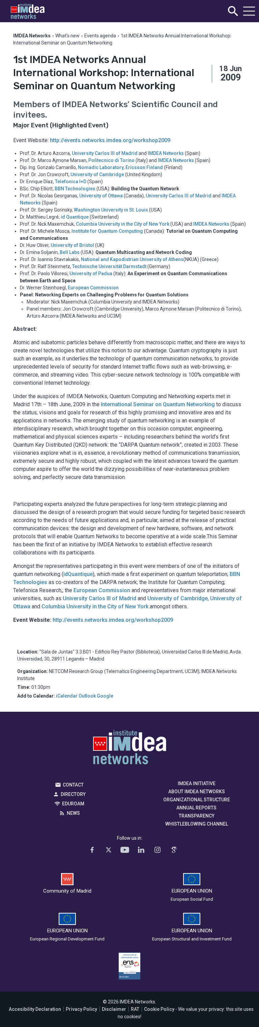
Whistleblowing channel (196, 824)
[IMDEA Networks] (28, 11)
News (73, 813)
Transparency (196, 816)
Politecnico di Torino (111, 160)
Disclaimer (114, 1009)
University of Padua (90, 273)
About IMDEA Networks (196, 791)
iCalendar (67, 696)
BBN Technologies (75, 188)
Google (105, 696)
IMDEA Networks (166, 153)
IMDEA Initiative (196, 783)
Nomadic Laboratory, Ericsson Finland (120, 167)
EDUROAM (73, 803)
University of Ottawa (101, 195)
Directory (73, 794)
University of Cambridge (97, 174)
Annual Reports (196, 807)
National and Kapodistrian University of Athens (132, 259)
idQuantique (78, 574)
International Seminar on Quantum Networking (158, 404)
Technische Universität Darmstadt (109, 266)
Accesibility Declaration (35, 1009)
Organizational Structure (196, 799)
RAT (135, 1009)
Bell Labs (70, 252)
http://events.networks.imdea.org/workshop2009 (110, 140)
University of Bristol (72, 245)
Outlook (87, 696)
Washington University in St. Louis (111, 210)
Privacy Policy (81, 1009)
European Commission (93, 287)
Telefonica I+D (70, 181)
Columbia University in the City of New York (122, 224)
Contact (73, 785)
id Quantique (75, 217)
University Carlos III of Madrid (105, 153)
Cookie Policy (159, 1009)
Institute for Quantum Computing (107, 231)
